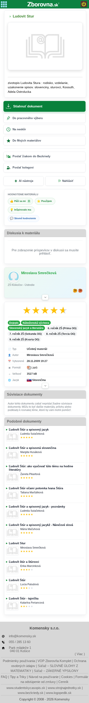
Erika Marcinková (30, 566)
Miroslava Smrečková (33, 547)
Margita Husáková (31, 452)
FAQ (4, 677)
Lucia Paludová (29, 584)
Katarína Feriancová (32, 602)
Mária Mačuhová (30, 529)
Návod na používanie (44, 677)
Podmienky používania (19, 661)
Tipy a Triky (18, 677)
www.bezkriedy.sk (30, 693)
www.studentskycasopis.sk (25, 688)
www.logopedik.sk (59, 693)
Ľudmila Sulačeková (32, 433)
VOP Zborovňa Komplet (54, 661)
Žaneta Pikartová (30, 474)
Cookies (67, 677)
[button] (45, 297)
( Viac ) (80, 654)
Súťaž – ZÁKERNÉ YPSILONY (56, 671)
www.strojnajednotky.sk (64, 688)
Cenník (63, 682)
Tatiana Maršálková (31, 492)
